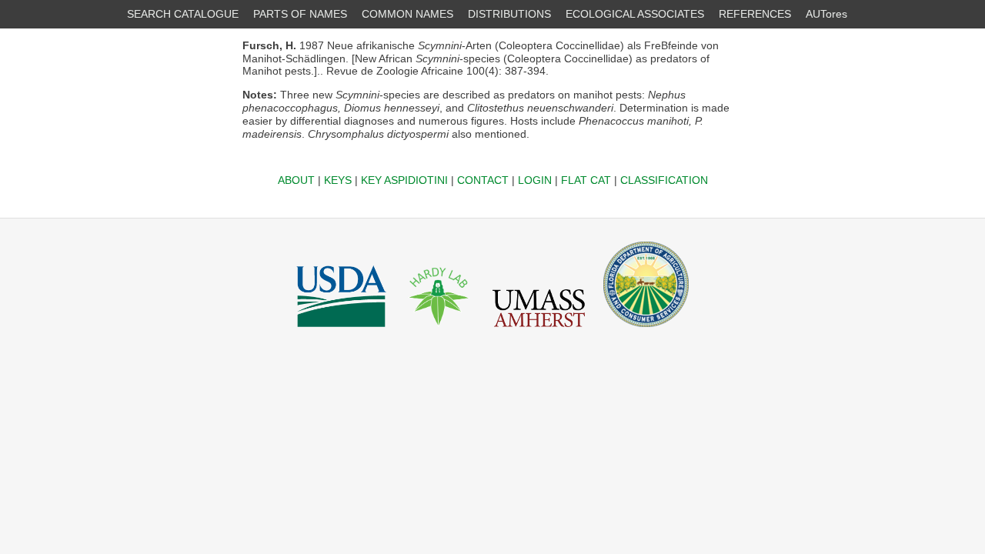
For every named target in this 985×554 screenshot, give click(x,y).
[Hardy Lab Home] (439, 331)
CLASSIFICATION (664, 180)
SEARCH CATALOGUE (183, 14)
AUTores (826, 14)
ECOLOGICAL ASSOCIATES (635, 14)
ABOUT (296, 180)
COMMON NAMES (407, 14)
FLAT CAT (586, 180)
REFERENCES (755, 14)
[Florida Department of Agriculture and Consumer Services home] (646, 331)
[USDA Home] (341, 331)
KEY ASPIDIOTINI (404, 180)
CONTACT (483, 180)
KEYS (338, 180)
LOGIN (535, 180)
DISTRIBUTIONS (509, 14)
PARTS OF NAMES (300, 14)
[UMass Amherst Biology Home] (539, 331)
